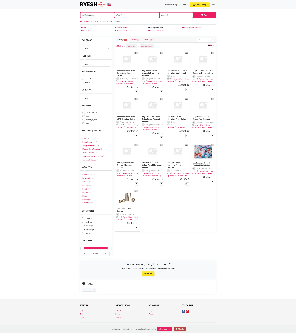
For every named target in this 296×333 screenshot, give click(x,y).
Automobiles (101, 21)
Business (147, 39)
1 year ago (87, 233)
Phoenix (86, 196)
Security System (91, 120)
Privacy (82, 317)
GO (105, 254)
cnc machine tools (89, 290)
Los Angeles (88, 178)
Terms (82, 314)
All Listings (121, 39)
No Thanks (180, 329)
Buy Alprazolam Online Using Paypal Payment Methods (151, 119)
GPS (87, 116)
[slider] (82, 248)
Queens (86, 192)
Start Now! (148, 274)
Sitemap (117, 314)
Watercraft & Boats (157, 31)
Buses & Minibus (122, 27)
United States (89, 21)
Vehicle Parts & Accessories (126, 31)
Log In (151, 311)
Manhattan (129, 83)
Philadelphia (87, 200)
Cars (84, 27)
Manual (87, 82)
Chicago (86, 182)
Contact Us (118, 311)
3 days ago (88, 218)
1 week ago (88, 222)
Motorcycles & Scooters (192, 27)
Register (152, 314)
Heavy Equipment (92, 131)
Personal (135, 39)
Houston (86, 189)
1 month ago (88, 226)
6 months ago (89, 229)
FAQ (81, 311)
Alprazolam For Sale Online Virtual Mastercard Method (152, 165)
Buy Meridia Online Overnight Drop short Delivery (150, 73)
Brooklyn (86, 185)
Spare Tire (89, 123)
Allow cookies (164, 329)
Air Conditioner (91, 113)
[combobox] (97, 15)
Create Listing (200, 5)
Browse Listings (172, 5)
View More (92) (87, 203)
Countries (117, 317)
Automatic (88, 79)
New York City (89, 175)
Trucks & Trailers (89, 31)
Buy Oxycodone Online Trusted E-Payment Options (125, 165)
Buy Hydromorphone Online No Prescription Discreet (176, 165)
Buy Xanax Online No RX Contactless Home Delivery (126, 73)
